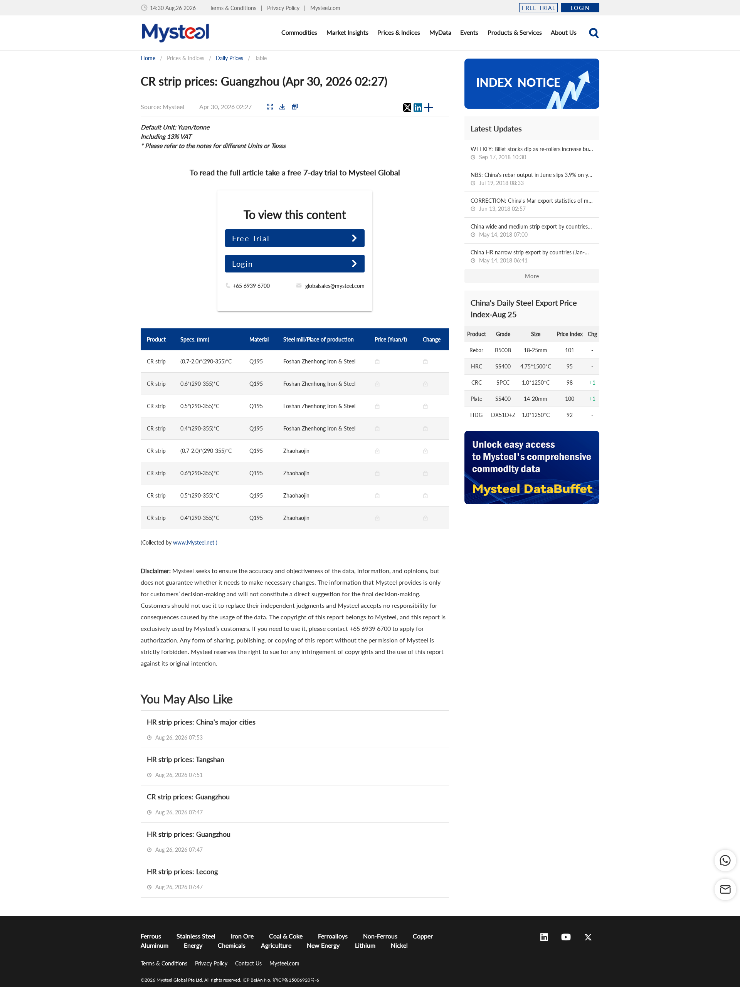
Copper (423, 936)
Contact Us (249, 963)
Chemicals (232, 945)
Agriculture (276, 945)
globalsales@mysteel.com (335, 285)
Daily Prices (229, 58)
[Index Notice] (531, 84)
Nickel (399, 945)
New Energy (323, 945)
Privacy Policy (284, 8)
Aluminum (154, 945)
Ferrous (151, 936)
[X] (407, 107)
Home (148, 58)
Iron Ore (242, 936)
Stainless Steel (196, 936)
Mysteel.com (325, 8)
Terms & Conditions (234, 8)
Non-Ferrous (380, 936)
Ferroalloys (333, 936)
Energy (193, 945)
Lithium (365, 945)
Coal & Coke (286, 936)
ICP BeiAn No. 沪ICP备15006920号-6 (280, 980)
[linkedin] (418, 107)
